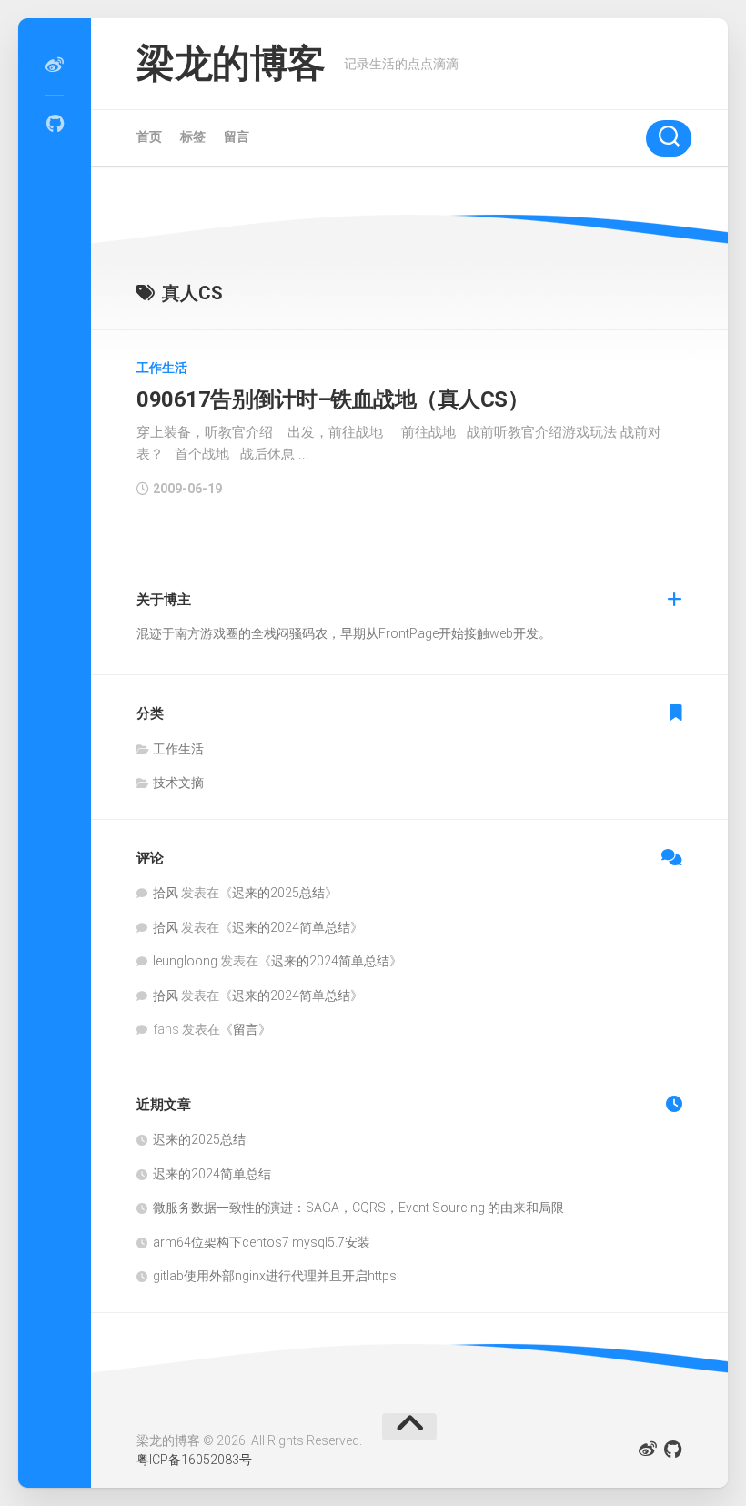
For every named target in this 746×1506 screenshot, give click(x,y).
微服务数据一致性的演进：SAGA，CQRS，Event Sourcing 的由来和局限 (358, 1207)
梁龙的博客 (231, 63)
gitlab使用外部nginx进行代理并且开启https (275, 1275)
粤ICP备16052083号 (194, 1459)
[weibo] (54, 65)
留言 (236, 136)
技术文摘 (178, 782)
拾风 (165, 892)
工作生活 (161, 367)
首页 (149, 136)
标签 (193, 136)
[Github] (54, 123)
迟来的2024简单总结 (291, 927)
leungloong (185, 961)
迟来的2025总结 (278, 892)
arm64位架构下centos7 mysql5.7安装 (261, 1242)
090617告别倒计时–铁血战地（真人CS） (332, 399)
